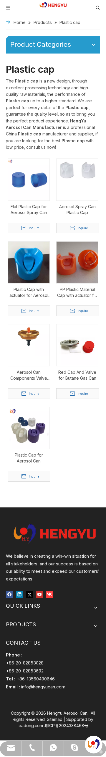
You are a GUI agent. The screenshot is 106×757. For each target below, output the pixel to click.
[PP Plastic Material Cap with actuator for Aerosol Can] (77, 261)
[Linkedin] (19, 594)
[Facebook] (9, 594)
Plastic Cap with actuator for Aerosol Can (28, 292)
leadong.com (30, 725)
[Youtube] (39, 594)
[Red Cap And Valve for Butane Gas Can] (77, 344)
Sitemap (54, 719)
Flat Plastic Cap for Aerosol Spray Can (29, 209)
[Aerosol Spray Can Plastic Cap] (77, 169)
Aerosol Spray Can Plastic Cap (77, 209)
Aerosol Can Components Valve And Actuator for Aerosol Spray (28, 375)
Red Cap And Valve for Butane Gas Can (77, 375)
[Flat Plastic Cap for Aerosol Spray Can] (28, 179)
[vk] (49, 594)
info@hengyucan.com (43, 687)
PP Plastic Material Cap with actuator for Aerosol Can (77, 292)
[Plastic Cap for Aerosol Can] (28, 427)
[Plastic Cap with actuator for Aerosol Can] (28, 261)
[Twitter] (29, 594)
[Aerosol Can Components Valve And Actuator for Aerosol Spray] (28, 339)
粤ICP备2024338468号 (66, 725)
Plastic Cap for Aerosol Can (29, 457)
